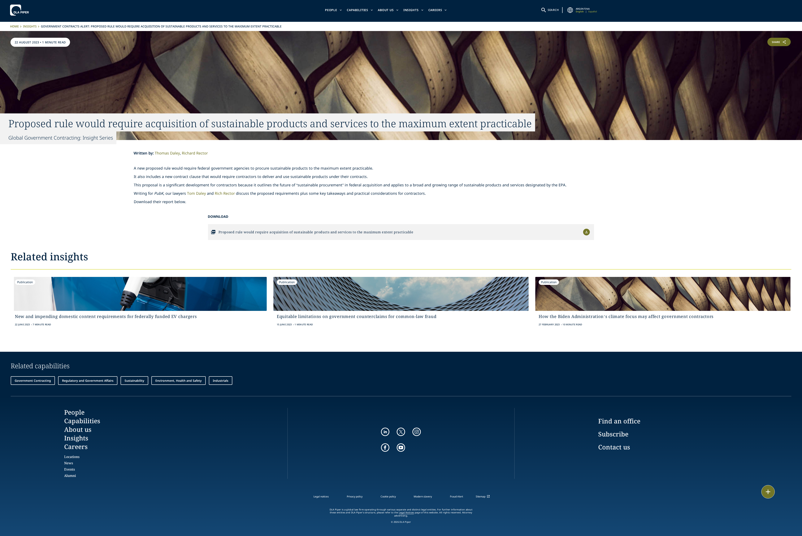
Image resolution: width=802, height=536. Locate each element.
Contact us (614, 447)
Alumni (70, 475)
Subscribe (613, 434)
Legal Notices (406, 512)
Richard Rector (195, 153)
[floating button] (768, 491)
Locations (71, 456)
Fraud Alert (456, 496)
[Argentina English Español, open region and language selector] (570, 10)
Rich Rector (225, 193)
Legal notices (321, 496)
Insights (411, 10)
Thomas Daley (167, 153)
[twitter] (401, 432)
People (331, 10)
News (68, 463)
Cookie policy (388, 496)
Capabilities (357, 10)
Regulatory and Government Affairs (87, 381)
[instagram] (416, 432)
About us (386, 10)
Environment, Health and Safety (178, 381)
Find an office (619, 421)
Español (592, 11)
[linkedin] (385, 432)
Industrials (220, 381)
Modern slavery (423, 496)
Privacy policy (355, 496)
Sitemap (480, 496)
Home (14, 26)
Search (553, 10)
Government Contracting (33, 381)
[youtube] (401, 447)
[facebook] (385, 447)
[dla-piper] (20, 10)
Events (69, 469)
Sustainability (134, 381)
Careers (435, 10)
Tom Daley (196, 193)
